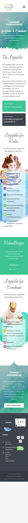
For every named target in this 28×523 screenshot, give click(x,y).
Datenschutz (13, 478)
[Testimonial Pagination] (10, 269)
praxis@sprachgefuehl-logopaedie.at (9, 448)
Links (18, 478)
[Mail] (20, 441)
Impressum (6, 478)
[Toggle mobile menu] (24, 6)
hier (22, 151)
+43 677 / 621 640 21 (13, 107)
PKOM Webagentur (17, 476)
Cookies (22, 478)
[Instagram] (22, 437)
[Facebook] (18, 437)
